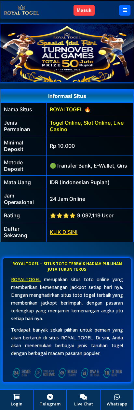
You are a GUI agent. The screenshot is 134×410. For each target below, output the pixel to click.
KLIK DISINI (63, 232)
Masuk (84, 10)
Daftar (107, 10)
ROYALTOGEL (26, 279)
